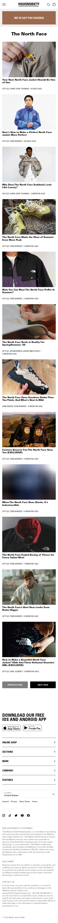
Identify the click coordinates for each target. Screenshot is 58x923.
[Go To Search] (48, 4)
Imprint (5, 801)
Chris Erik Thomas (19, 88)
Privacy (14, 801)
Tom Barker (16, 141)
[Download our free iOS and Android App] (11, 728)
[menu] (4, 4)
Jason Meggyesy (31, 351)
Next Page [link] (43, 685)
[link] (29, 66)
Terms (34, 801)
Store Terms (24, 801)
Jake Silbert (16, 671)
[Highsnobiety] (29, 4)
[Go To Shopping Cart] (54, 4)
